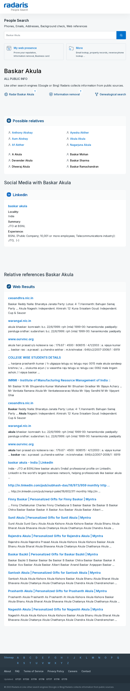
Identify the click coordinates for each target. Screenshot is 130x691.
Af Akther (18, 144)
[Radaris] (16, 4)
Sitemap (9, 657)
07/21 (18, 679)
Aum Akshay (20, 138)
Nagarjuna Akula (80, 144)
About (7, 671)
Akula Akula (77, 138)
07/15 (64, 679)
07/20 (26, 679)
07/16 (57, 679)
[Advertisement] (65, 108)
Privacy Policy (56, 671)
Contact (86, 671)
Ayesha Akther (79, 132)
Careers (72, 671)
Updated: (8, 679)
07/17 (49, 679)
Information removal (67, 94)
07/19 (34, 679)
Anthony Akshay (22, 132)
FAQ (17, 671)
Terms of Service (34, 671)
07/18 (41, 679)
